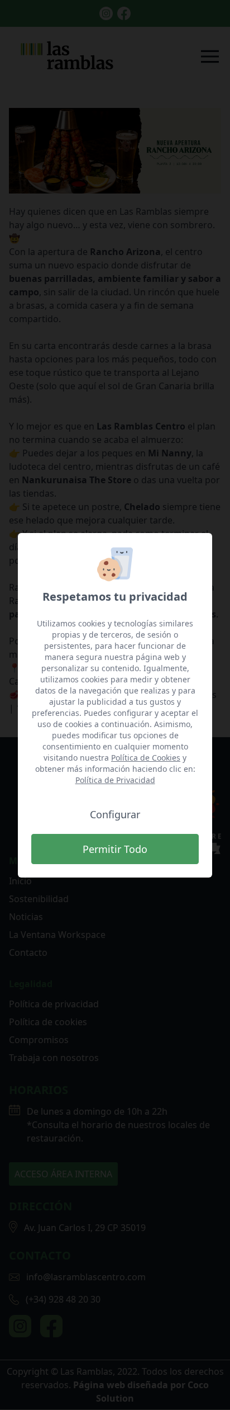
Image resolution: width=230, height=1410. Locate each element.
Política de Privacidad (115, 780)
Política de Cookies (145, 757)
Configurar (115, 814)
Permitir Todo (115, 849)
